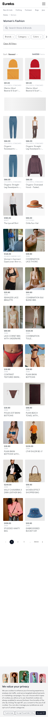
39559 (36, 542)
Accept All (41, 713)
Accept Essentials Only (25, 713)
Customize (9, 713)
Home (5, 15)
